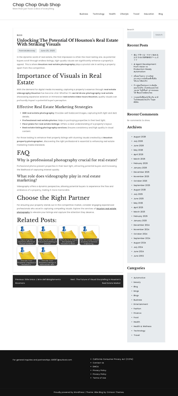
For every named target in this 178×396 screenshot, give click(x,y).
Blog (161, 14)
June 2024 (139, 251)
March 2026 (139, 159)
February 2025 (141, 216)
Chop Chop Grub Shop (36, 5)
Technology (99, 14)
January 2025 (140, 220)
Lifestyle (124, 14)
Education (149, 14)
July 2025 (138, 194)
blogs (136, 291)
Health (112, 14)
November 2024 (141, 229)
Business (84, 14)
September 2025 (142, 185)
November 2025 (141, 176)
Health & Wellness (143, 326)
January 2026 (140, 167)
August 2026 (140, 136)
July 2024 (138, 247)
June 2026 (139, 145)
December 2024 (142, 225)
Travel (136, 14)
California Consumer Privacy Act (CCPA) (113, 359)
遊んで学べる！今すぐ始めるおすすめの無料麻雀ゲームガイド (146, 57)
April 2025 (138, 207)
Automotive (139, 277)
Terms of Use (99, 378)
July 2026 (138, 141)
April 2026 (138, 154)
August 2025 (140, 189)
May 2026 (138, 150)
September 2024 (142, 238)
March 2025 (139, 211)
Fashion (137, 308)
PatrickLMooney (27, 50)
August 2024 (140, 242)
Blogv (136, 295)
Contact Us (98, 362)
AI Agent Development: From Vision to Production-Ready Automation (145, 68)
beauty (137, 282)
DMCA (96, 366)
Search (130, 29)
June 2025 (139, 198)
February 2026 (141, 163)
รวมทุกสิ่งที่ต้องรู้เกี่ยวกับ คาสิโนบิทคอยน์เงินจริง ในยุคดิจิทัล (146, 99)
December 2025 (141, 172)
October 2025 (140, 181)
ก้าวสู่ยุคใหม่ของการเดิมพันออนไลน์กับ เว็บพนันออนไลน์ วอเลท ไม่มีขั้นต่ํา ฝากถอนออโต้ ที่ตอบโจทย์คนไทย (146, 89)
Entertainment (141, 304)
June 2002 (139, 256)
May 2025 (138, 203)
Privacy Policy (99, 370)
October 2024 (141, 234)
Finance (138, 313)
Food (136, 317)
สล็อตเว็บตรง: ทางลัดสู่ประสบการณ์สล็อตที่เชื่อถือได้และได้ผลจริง (145, 78)
